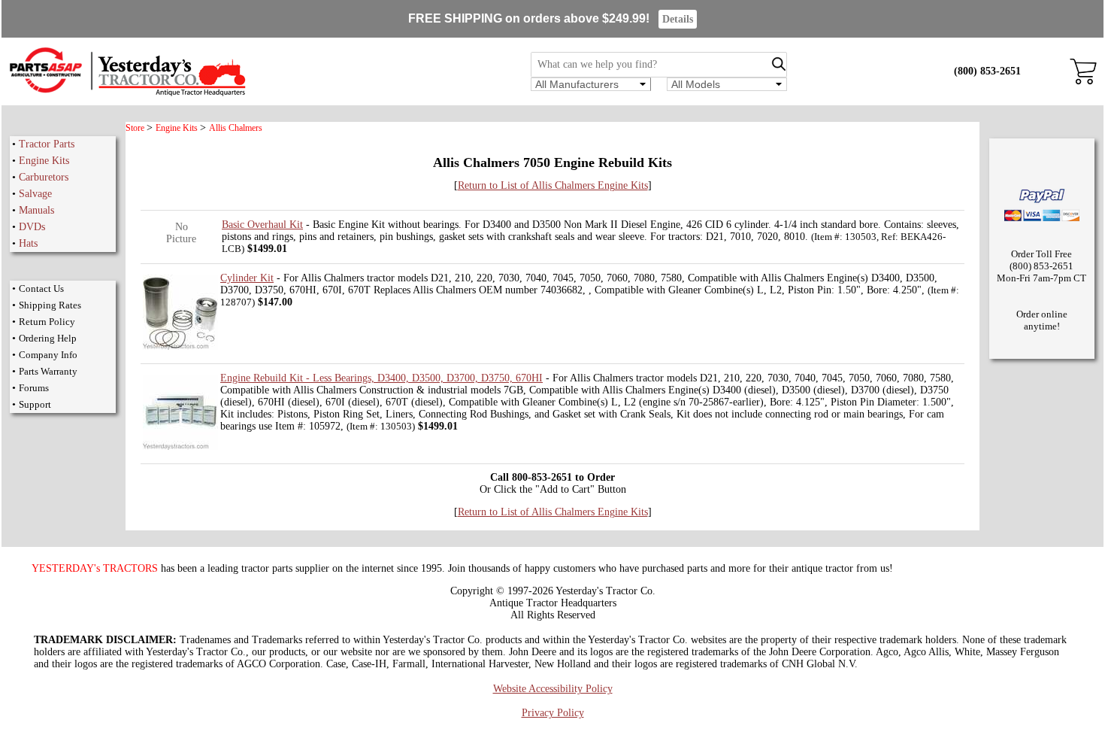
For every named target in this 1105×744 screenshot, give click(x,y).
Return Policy (47, 321)
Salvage (35, 193)
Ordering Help (48, 338)
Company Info (48, 354)
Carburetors (43, 177)
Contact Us (41, 288)
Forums (34, 387)
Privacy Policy (553, 712)
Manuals (36, 210)
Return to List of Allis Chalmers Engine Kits (553, 185)
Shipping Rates (50, 305)
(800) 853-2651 (987, 71)
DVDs (32, 226)
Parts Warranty (48, 371)
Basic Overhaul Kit (262, 224)
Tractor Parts (46, 144)
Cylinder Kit (247, 278)
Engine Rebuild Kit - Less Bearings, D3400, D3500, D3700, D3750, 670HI (381, 378)
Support (35, 404)
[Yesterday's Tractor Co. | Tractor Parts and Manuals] (127, 93)
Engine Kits (44, 160)
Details (677, 19)
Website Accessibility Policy (553, 688)
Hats (28, 243)
